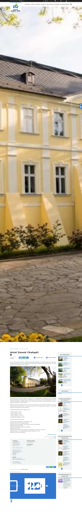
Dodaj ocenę (25, 469)
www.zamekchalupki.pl (17, 463)
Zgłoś (54, 436)
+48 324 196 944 (19, 458)
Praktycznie (49, 4)
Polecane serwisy (65, 4)
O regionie (27, 4)
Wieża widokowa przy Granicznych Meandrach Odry (67, 380)
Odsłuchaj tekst (39, 357)
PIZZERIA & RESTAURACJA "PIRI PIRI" (66, 448)
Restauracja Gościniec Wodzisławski (66, 465)
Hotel (34, 441)
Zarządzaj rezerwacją (51, 434)
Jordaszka (65, 420)
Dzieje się (43, 4)
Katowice (65, 397)
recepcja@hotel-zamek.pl (20, 459)
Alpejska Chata (66, 469)
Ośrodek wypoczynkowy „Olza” (66, 416)
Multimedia (56, 4)
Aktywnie (37, 4)
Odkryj (32, 4)
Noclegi (14, 454)
